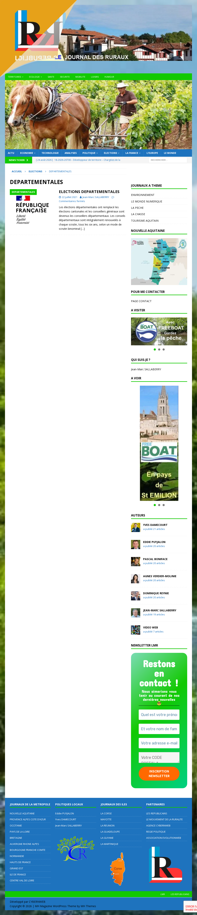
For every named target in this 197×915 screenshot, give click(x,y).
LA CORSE (106, 813)
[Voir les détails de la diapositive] (159, 331)
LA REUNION (107, 825)
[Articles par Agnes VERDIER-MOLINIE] (135, 581)
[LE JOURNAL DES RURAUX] (98, 147)
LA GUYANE (107, 838)
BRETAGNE (16, 838)
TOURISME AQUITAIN (145, 220)
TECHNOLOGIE (50, 153)
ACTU (11, 153)
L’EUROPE (152, 153)
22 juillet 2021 (69, 197)
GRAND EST (16, 868)
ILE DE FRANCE (18, 874)
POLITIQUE (89, 153)
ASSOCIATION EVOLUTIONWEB (163, 838)
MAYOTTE (106, 819)
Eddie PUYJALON (154, 542)
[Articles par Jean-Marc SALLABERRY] (135, 615)
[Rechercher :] (168, 160)
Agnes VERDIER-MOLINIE (159, 576)
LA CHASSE (138, 214)
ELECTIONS (110, 153)
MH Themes (88, 906)
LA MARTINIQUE (109, 844)
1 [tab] (155, 349)
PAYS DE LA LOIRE (20, 831)
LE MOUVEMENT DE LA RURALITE (164, 819)
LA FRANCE (131, 153)
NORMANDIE (17, 856)
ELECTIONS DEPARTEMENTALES (89, 191)
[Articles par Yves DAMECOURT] (135, 529)
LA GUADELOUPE (110, 831)
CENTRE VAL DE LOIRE (22, 880)
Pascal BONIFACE (155, 559)
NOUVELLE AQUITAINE (22, 813)
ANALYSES (71, 153)
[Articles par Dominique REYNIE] (135, 598)
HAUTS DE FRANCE (20, 862)
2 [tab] (159, 349)
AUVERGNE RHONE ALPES (24, 844)
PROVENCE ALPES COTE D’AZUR (28, 819)
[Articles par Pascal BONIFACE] (135, 564)
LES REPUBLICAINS (156, 813)
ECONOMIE (26, 153)
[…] (83, 228)
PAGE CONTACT (141, 301)
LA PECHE (137, 208)
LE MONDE (170, 153)
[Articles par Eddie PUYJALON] (135, 547)
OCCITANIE (16, 825)
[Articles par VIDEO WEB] (135, 632)
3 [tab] (164, 349)
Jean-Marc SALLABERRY (96, 197)
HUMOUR (109, 76)
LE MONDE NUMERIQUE (146, 201)
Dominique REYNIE (156, 593)
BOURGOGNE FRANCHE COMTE (27, 850)
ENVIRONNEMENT (142, 195)
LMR (162, 894)
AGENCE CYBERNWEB (158, 825)
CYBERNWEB (37, 901)
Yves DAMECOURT (155, 525)
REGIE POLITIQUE (156, 831)
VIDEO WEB (150, 627)
